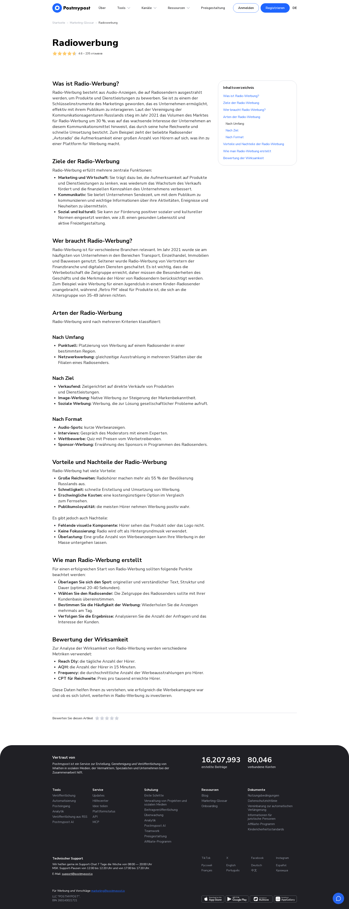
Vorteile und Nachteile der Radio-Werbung (253, 144)
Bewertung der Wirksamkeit (243, 158)
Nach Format (235, 137)
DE (295, 8)
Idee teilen (100, 806)
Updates (98, 795)
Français (206, 870)
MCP (95, 822)
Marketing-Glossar (82, 23)
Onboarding (209, 806)
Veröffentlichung (63, 795)
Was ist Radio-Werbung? (241, 96)
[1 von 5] (97, 718)
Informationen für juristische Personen (261, 817)
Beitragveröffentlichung (161, 810)
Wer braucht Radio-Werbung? (244, 110)
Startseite (58, 23)
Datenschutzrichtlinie (262, 801)
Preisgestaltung (213, 8)
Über (102, 8)
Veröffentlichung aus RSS (69, 817)
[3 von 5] (107, 718)
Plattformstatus (103, 811)
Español (281, 865)
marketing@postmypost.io (108, 891)
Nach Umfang (235, 124)
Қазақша (282, 870)
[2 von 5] (102, 718)
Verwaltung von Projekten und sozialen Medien (165, 803)
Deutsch (256, 865)
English (231, 865)
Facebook (257, 858)
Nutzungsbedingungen (263, 795)
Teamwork (151, 831)
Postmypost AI (63, 822)
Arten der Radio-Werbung (241, 117)
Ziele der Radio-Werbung (241, 103)
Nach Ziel (232, 130)
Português (233, 870)
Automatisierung (64, 801)
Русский (206, 865)
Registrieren (275, 8)
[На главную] (71, 8)
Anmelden (246, 8)
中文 (254, 870)
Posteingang (61, 806)
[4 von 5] (111, 718)
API (95, 817)
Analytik (58, 811)
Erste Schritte (154, 795)
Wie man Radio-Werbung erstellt (247, 151)
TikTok (205, 858)
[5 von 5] (116, 718)
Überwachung (153, 815)
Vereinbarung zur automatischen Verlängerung (270, 808)
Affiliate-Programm (157, 842)
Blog (204, 795)
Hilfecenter (100, 801)
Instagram (282, 858)
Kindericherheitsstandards (266, 829)
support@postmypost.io (77, 874)
